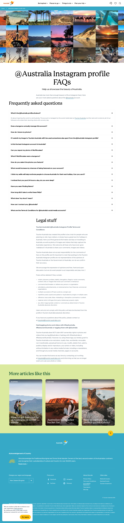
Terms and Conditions (89, 481)
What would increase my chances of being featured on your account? (37, 168)
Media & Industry (105, 478)
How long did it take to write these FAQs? (26, 192)
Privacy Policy (87, 478)
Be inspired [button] (42, 3)
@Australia (70, 98)
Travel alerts (86, 487)
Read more (22, 464)
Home (3, 8)
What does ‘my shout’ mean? (22, 198)
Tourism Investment (106, 483)
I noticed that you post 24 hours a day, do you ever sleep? (32, 180)
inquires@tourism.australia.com (49, 320)
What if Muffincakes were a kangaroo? (25, 156)
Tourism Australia (80, 118)
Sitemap (85, 489)
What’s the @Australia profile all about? (26, 113)
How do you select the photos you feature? (27, 162)
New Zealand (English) (17, 480)
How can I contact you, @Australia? (24, 204)
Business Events (104, 481)
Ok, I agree (25, 517)
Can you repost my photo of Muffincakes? (27, 150)
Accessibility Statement (87, 484)
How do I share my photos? (21, 132)
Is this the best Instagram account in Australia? (28, 144)
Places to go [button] (54, 3)
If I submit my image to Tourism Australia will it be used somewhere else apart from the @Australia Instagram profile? (54, 138)
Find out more (18, 508)
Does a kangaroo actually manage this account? (29, 126)
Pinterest (69, 483)
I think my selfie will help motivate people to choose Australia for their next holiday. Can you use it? (48, 174)
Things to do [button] (66, 3)
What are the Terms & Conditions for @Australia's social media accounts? (38, 210)
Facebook (53, 479)
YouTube (52, 483)
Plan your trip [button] (79, 3)
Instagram (69, 479)
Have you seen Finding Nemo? (22, 186)
